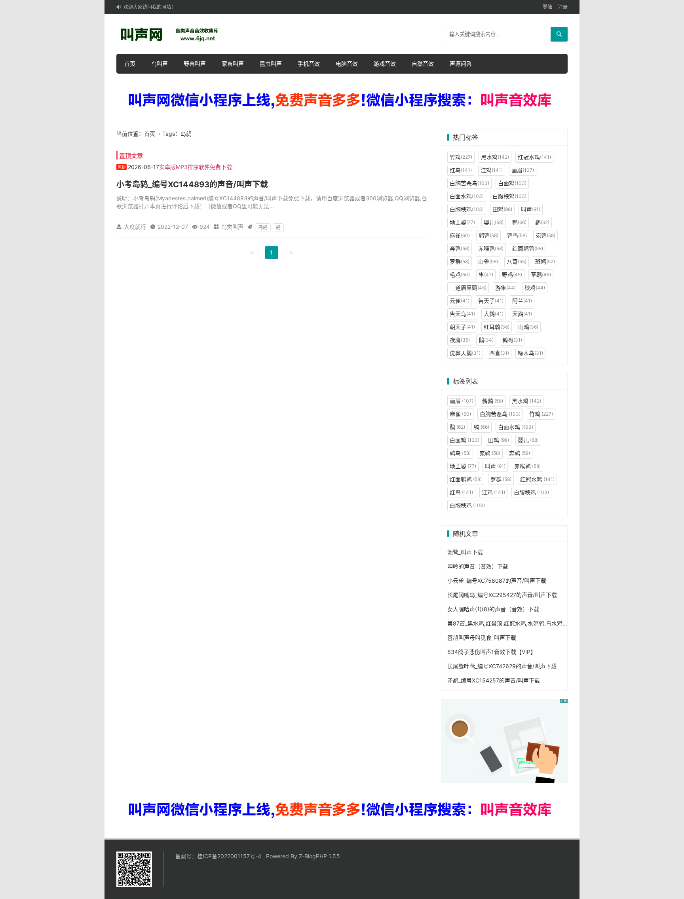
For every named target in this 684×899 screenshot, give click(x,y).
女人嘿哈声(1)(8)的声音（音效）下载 (493, 609)
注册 (563, 7)
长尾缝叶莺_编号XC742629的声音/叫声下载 (502, 666)
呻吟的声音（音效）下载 (477, 566)
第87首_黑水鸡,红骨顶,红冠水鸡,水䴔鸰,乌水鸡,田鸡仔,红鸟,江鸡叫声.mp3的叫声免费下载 (558, 623)
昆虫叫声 (271, 63)
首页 (129, 63)
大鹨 (494, 313)
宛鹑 (545, 235)
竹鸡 (461, 157)
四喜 (499, 353)
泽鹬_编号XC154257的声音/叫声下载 (493, 680)
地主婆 (462, 222)
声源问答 (461, 63)
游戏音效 (385, 63)
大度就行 (135, 226)
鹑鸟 (517, 235)
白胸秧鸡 (467, 209)
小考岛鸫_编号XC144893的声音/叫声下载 (192, 184)
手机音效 (309, 63)
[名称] (342, 100)
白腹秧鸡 (509, 196)
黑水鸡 (495, 157)
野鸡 (512, 274)
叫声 (530, 209)
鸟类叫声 (232, 226)
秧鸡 (534, 287)
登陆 (547, 7)
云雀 (459, 300)
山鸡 (528, 326)
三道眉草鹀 (468, 287)
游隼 (505, 287)
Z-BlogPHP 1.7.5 (319, 856)
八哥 (516, 261)
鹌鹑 (488, 235)
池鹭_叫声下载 (465, 552)
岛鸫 (263, 227)
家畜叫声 (233, 63)
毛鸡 (460, 274)
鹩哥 (512, 339)
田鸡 (502, 209)
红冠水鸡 (534, 157)
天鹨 (522, 313)
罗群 (459, 261)
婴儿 (494, 222)
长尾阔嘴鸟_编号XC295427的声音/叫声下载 (502, 594)
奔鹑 (459, 248)
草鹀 (541, 274)
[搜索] (559, 34)
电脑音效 (347, 63)
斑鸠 (545, 261)
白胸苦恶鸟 (469, 183)
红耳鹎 (496, 326)
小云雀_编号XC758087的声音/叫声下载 (496, 580)
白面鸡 (512, 183)
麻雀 (460, 235)
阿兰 (522, 300)
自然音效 (423, 63)
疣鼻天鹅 (465, 353)
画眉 (522, 170)
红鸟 (461, 170)
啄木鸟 (530, 353)
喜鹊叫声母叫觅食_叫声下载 (481, 637)
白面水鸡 (467, 196)
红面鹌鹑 (527, 248)
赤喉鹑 (491, 248)
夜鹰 (460, 339)
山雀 (488, 261)
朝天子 (462, 326)
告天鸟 (462, 313)
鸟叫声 (159, 63)
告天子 (491, 300)
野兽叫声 (195, 63)
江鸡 (492, 170)
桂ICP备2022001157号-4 (229, 856)
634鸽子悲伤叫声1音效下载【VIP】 (491, 651)
